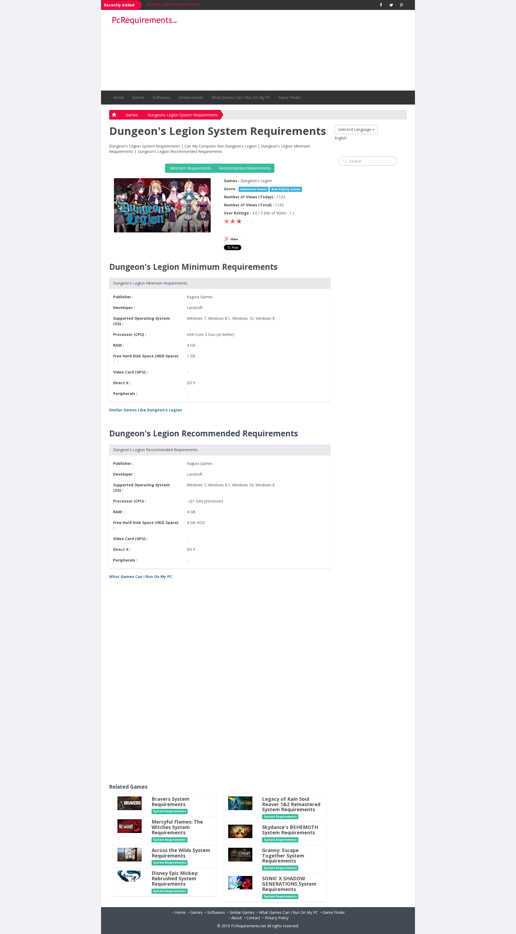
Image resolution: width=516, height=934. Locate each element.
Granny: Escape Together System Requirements (283, 855)
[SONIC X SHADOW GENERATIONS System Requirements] (240, 882)
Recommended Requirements (244, 168)
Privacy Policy (276, 917)
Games (138, 97)
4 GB (191, 345)
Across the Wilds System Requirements (181, 853)
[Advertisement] (296, 50)
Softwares (161, 97)
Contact (253, 917)
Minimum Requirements (190, 168)
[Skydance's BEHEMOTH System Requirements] (240, 831)
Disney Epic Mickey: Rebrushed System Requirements (175, 878)
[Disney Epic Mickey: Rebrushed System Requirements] (129, 875)
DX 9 (191, 382)
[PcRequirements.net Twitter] (391, 5)
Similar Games (190, 97)
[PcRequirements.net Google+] (402, 5)
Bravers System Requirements (173, 4)
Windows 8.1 (219, 318)
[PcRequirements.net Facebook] (381, 5)
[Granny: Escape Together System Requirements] (240, 854)
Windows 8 (265, 318)
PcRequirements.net (248, 925)
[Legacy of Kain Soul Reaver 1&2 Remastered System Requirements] (240, 802)
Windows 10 (242, 318)
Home (118, 97)
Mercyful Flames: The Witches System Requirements (177, 827)
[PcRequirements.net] (144, 21)
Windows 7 (196, 318)
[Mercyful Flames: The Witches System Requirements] (129, 825)
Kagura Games (200, 296)
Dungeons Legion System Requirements (183, 114)
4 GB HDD (196, 522)
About (236, 917)
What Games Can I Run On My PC (241, 97)
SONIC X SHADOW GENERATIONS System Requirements (289, 883)
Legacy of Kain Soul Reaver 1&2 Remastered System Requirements (291, 804)
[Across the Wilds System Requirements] (129, 854)
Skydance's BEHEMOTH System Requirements (290, 830)
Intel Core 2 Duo (201, 334)
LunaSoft (195, 307)
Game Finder (289, 97)
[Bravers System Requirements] (129, 802)
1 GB (191, 355)
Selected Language (355, 129)
